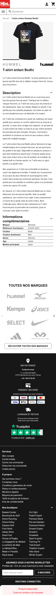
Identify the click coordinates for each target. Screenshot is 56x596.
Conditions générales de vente (17, 485)
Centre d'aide (8, 459)
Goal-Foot (7, 535)
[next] (54, 316)
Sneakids (33, 535)
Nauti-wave (7, 554)
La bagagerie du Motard (13, 541)
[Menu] (3, 11)
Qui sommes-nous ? (11, 478)
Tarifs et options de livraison (15, 498)
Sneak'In (33, 531)
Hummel (12, 64)
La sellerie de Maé (11, 544)
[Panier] (53, 4)
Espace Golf (8, 525)
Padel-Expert (35, 515)
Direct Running (9, 518)
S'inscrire (44, 572)
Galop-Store (8, 531)
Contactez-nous (28, 369)
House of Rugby (10, 538)
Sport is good (35, 538)
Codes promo (8, 468)
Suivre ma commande (12, 462)
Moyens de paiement (12, 495)
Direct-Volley (8, 522)
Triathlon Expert (36, 548)
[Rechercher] (10, 11)
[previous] (2, 316)
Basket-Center (9, 512)
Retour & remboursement (14, 488)
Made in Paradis (10, 551)
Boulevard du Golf (11, 515)
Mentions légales (10, 491)
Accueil (6, 18)
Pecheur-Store (36, 518)
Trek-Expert (34, 544)
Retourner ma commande (14, 465)
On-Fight (33, 512)
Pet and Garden (36, 522)
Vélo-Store (34, 551)
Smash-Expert (36, 528)
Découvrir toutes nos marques (28, 346)
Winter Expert (35, 554)
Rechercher (17, 11)
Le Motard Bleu (9, 548)
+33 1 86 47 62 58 (28, 378)
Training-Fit (34, 541)
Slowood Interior (37, 525)
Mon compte (8, 455)
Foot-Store (7, 528)
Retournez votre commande (28, 420)
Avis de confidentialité (12, 501)
